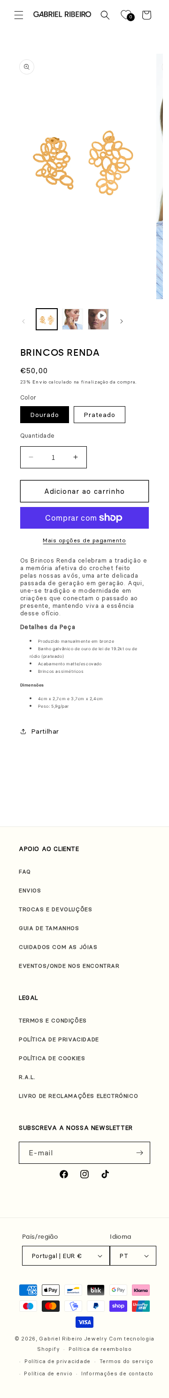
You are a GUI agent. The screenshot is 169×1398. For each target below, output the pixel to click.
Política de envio (48, 1373)
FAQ (25, 871)
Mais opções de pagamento (84, 540)
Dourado (44, 414)
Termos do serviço (127, 1361)
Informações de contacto (117, 1373)
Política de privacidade (57, 1361)
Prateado (99, 414)
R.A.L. (27, 1076)
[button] (18, 15)
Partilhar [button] (45, 731)
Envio (39, 382)
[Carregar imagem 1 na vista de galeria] (46, 319)
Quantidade (37, 435)
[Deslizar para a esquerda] (23, 321)
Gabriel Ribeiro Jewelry (73, 1338)
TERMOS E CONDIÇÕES (53, 1020)
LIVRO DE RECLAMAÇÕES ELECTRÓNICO (78, 1095)
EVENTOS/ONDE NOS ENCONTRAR (69, 965)
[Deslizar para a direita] (121, 321)
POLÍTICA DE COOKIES (52, 1058)
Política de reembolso (100, 1349)
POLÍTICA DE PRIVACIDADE (59, 1039)
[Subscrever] (139, 1153)
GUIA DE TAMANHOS (49, 928)
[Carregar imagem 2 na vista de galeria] (72, 319)
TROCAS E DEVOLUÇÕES (55, 909)
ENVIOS (30, 890)
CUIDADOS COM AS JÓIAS (58, 946)
